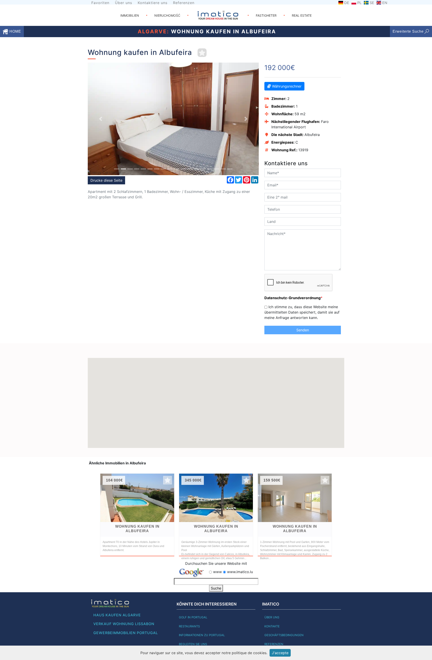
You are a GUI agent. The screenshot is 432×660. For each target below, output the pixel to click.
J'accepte (280, 653)
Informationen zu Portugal (202, 635)
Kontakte (272, 626)
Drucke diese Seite (106, 180)
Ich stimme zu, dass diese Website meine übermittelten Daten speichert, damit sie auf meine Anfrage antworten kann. (302, 312)
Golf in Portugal (193, 617)
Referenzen (183, 2)
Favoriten (100, 2)
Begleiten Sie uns (193, 644)
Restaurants (189, 626)
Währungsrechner (286, 86)
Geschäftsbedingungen (284, 635)
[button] (100, 119)
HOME (14, 31)
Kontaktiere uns (152, 2)
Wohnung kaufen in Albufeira (137, 528)
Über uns (123, 2)
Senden (302, 330)
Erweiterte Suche (408, 31)
